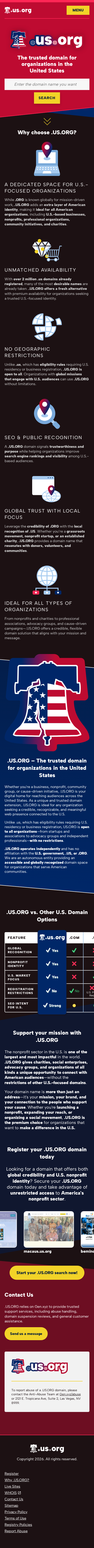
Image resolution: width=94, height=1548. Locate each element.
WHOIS (11, 1493)
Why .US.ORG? (17, 1480)
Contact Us (14, 1499)
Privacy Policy (16, 1512)
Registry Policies (18, 1524)
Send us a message (26, 1334)
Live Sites (12, 1486)
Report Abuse (16, 1531)
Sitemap (11, 1505)
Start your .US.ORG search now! (47, 1272)
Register (12, 1473)
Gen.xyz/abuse (70, 1394)
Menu (78, 10)
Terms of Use (15, 1518)
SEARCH (47, 98)
